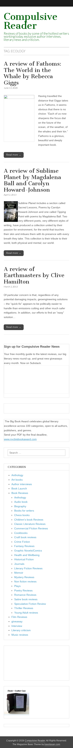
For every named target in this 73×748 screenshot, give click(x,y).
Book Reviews (19, 492)
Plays (17, 585)
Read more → (13, 154)
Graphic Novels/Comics (28, 550)
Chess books (22, 515)
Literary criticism (21, 630)
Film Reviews (19, 616)
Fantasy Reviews (24, 546)
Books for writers (24, 510)
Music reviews (19, 634)
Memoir (18, 572)
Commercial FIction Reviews (31, 528)
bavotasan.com (52, 744)
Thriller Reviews (23, 608)
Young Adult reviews (26, 612)
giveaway (16, 621)
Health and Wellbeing (26, 555)
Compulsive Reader (30, 21)
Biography (20, 506)
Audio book (21, 501)
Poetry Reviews (23, 590)
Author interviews (21, 484)
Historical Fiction (24, 559)
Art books (17, 479)
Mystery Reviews (24, 577)
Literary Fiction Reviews (28, 568)
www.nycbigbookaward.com (20, 439)
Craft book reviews (25, 537)
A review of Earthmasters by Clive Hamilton (34, 275)
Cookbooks (21, 532)
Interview (16, 625)
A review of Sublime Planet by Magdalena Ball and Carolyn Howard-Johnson (32, 180)
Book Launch (19, 488)
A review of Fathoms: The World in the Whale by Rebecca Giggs (32, 73)
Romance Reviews (25, 594)
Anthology (17, 475)
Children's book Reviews (28, 519)
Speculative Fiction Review (30, 603)
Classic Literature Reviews (29, 523)
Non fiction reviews (25, 581)
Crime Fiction (22, 541)
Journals (19, 563)
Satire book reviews (25, 599)
